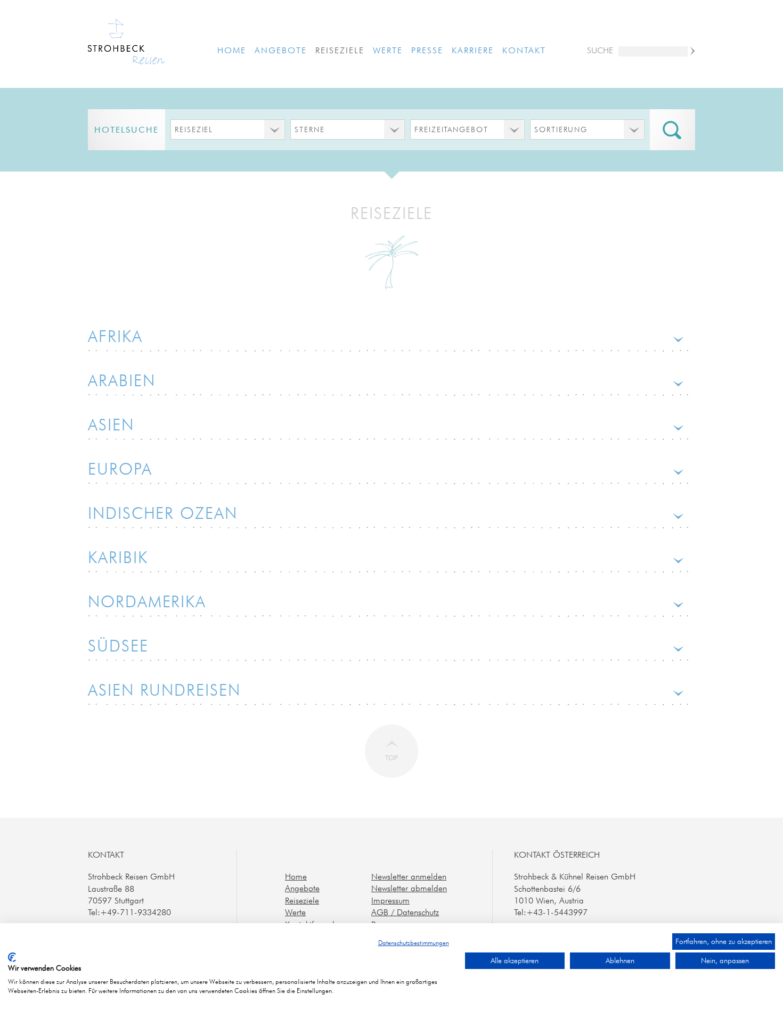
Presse (427, 50)
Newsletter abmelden (409, 888)
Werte (388, 50)
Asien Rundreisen (164, 689)
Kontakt (523, 50)
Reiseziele (339, 50)
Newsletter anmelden (408, 876)
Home (231, 50)
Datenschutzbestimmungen (413, 943)
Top (391, 757)
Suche (600, 50)
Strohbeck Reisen (126, 43)
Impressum (390, 900)
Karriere (472, 50)
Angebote (280, 50)
